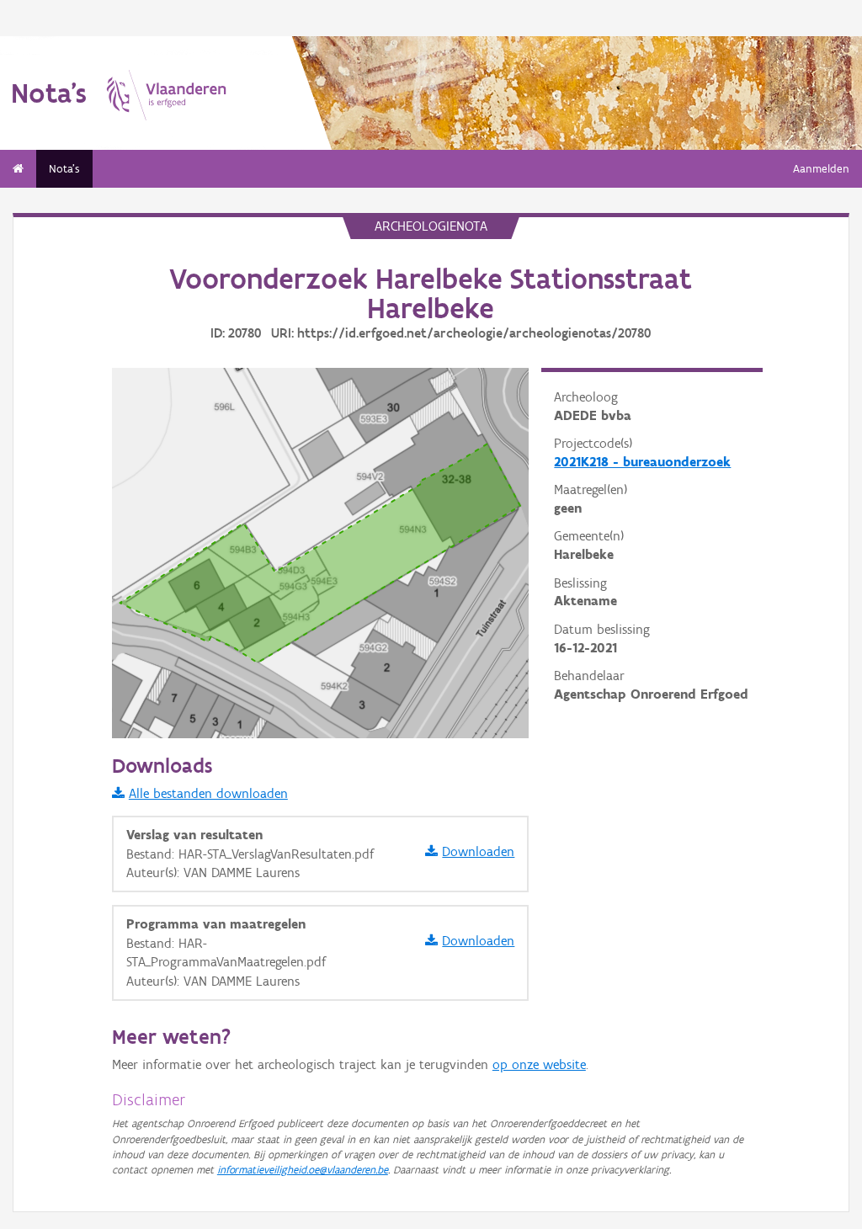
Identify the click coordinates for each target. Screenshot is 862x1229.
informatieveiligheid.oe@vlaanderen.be (302, 1169)
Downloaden (478, 851)
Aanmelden (821, 169)
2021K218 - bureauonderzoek (642, 462)
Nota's (64, 169)
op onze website (539, 1064)
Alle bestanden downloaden (208, 793)
